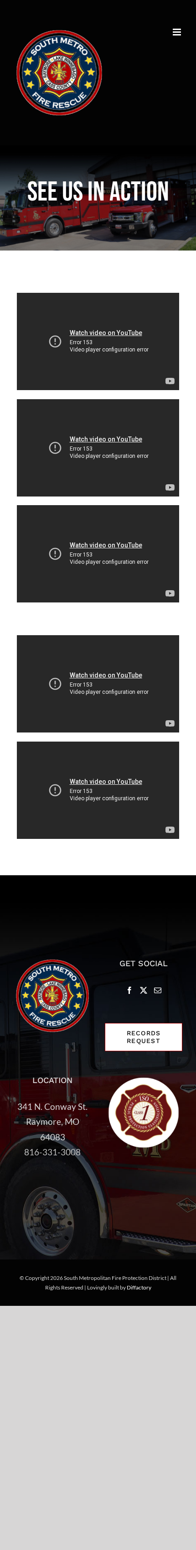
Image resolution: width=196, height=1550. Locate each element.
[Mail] (157, 990)
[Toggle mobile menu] (177, 32)
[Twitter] (143, 990)
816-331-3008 (52, 1152)
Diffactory (139, 1287)
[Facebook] (129, 990)
